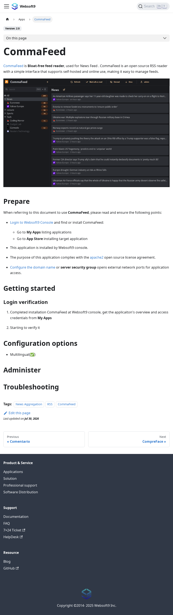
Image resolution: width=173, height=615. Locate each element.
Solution (10, 478)
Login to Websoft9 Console (31, 222)
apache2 (96, 257)
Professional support (20, 485)
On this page (16, 38)
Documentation (15, 516)
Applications (13, 471)
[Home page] (7, 19)
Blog (7, 561)
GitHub (9, 568)
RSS (50, 404)
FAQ (6, 523)
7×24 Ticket (12, 530)
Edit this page (19, 413)
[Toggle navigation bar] (6, 6)
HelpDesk (11, 537)
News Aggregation (29, 404)
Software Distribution (20, 492)
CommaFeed (13, 65)
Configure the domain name (32, 267)
